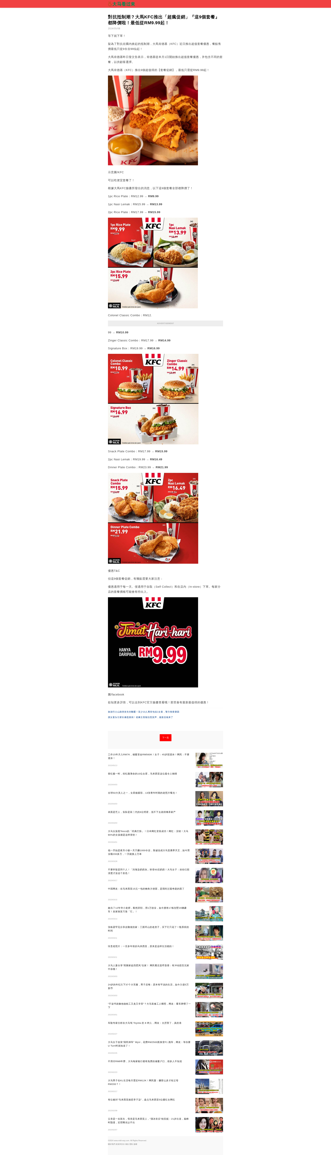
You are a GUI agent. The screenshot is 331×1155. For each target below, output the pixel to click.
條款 (127, 1144)
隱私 (131, 1144)
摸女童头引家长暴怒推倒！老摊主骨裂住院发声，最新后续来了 (140, 717)
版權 (135, 1144)
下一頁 (165, 738)
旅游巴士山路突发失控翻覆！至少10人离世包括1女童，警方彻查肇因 (143, 712)
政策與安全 (120, 1144)
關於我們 (111, 1144)
